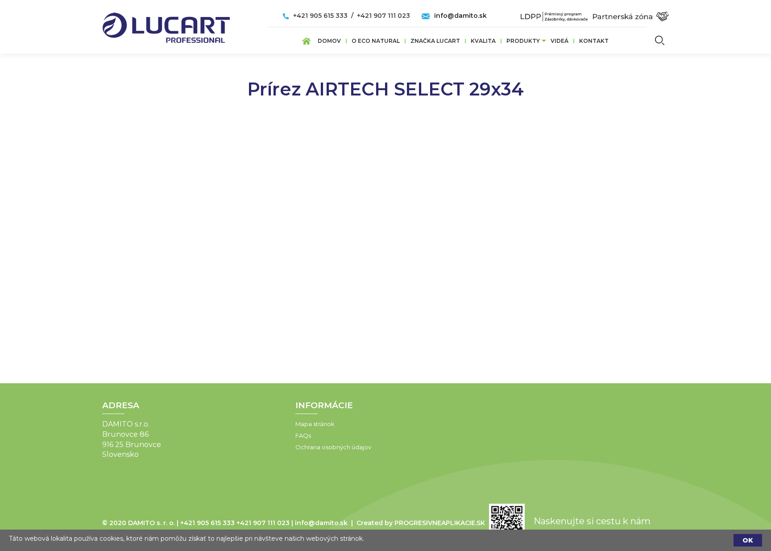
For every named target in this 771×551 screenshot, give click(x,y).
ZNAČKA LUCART (435, 40)
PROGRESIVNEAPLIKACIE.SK (439, 523)
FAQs (303, 435)
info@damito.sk (460, 16)
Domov (329, 40)
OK (747, 540)
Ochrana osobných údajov (333, 447)
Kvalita (483, 40)
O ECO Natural (376, 40)
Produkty (523, 40)
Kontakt (594, 40)
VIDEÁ (559, 40)
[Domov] (166, 25)
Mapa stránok (315, 423)
